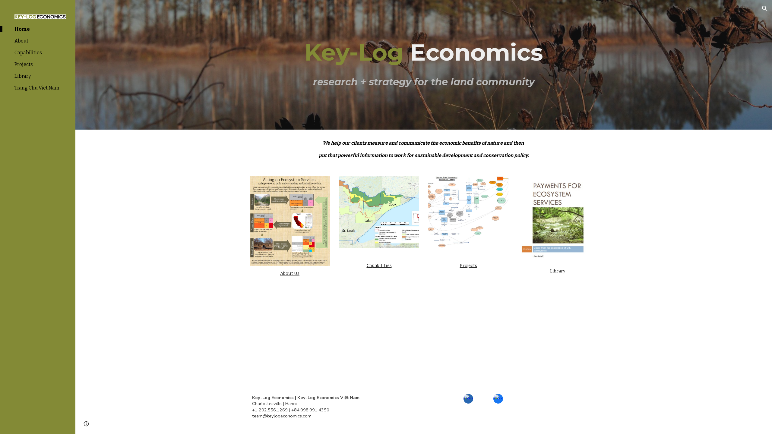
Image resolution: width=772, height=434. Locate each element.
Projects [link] (23, 64)
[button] (765, 8)
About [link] (21, 41)
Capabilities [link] (28, 52)
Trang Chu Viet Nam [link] (36, 88)
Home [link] (22, 29)
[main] (424, 65)
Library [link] (22, 76)
